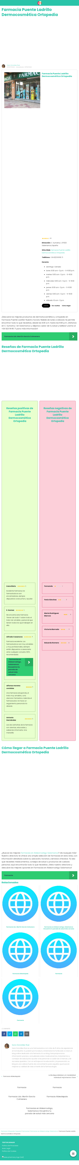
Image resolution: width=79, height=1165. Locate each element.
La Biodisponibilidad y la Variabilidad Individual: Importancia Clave (62, 1076)
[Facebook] (4, 1033)
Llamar (46, 306)
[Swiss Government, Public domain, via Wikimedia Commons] (13, 1157)
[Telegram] (21, 1033)
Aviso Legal (6, 1148)
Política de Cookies (9, 1151)
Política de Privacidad (10, 1146)
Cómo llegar (66, 306)
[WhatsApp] (15, 1033)
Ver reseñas (56, 306)
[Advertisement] (39, 40)
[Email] (26, 1033)
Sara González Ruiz (13, 65)
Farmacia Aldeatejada (11, 1076)
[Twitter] (9, 1033)
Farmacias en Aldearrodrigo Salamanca (39, 853)
